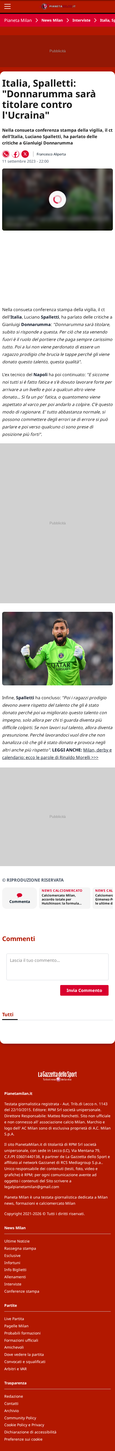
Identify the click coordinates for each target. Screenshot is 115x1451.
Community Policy (20, 1417)
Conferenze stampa (21, 1291)
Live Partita (14, 1318)
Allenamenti (15, 1276)
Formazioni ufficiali (21, 1340)
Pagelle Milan (16, 1325)
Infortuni (12, 1262)
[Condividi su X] (25, 154)
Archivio (11, 1410)
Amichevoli (14, 1347)
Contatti (11, 1403)
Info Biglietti (15, 1269)
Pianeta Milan (18, 20)
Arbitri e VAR (15, 1368)
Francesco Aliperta (51, 154)
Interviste (81, 20)
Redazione (13, 1396)
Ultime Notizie (17, 1241)
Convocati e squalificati (24, 1361)
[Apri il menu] (7, 6)
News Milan (52, 20)
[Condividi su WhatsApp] (6, 154)
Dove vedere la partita (24, 1354)
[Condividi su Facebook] (15, 154)
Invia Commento (84, 990)
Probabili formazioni (22, 1333)
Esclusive (12, 1255)
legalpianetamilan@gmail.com (31, 1186)
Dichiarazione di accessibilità (30, 1431)
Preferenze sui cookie (23, 1439)
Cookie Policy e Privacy (24, 1424)
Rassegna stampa (20, 1248)
